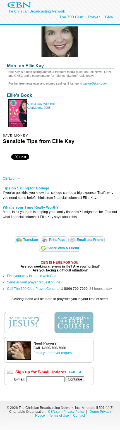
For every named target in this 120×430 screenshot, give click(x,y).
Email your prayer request (53, 353)
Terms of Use (59, 415)
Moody (37, 107)
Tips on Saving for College (26, 188)
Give (109, 17)
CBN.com (10, 179)
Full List (75, 372)
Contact (79, 415)
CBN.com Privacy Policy (66, 412)
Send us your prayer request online (33, 282)
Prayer (94, 17)
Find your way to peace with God (31, 276)
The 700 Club (71, 17)
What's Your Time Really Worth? (31, 207)
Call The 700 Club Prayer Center (32, 289)
